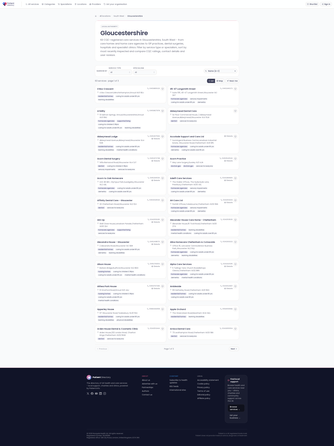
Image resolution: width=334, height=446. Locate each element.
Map (221, 81)
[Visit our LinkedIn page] (100, 393)
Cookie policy (203, 383)
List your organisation (116, 4)
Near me (233, 81)
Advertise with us (149, 383)
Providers (96, 4)
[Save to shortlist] (162, 89)
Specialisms (66, 4)
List (212, 81)
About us (146, 380)
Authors (145, 391)
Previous (103, 349)
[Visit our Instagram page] (104, 393)
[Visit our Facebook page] (92, 393)
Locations (82, 4)
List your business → (235, 416)
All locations (105, 16)
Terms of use (203, 391)
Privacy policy (203, 387)
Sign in (327, 4)
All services (33, 4)
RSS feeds (174, 386)
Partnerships (147, 387)
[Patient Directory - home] (12, 4)
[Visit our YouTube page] (96, 393)
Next (233, 349)
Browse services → (235, 408)
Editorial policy (203, 394)
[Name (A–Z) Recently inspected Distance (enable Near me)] (220, 71)
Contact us (147, 394)
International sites (178, 390)
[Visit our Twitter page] (88, 393)
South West (119, 16)
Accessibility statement (208, 380)
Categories (49, 4)
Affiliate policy (203, 398)
